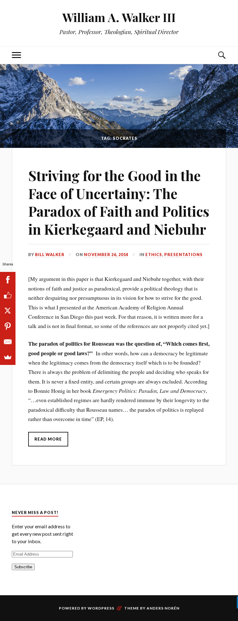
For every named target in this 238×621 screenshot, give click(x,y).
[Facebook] (7, 279)
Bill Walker (49, 254)
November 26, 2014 (106, 254)
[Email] (7, 341)
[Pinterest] (7, 326)
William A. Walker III (119, 17)
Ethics (153, 254)
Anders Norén (163, 608)
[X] (7, 310)
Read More (48, 439)
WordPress (101, 608)
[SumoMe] (7, 357)
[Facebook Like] (7, 295)
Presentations (183, 254)
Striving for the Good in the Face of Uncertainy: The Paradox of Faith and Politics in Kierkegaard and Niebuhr (118, 202)
